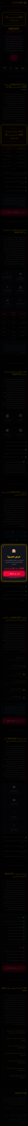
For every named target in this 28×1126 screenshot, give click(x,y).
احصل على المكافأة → (14, 574)
